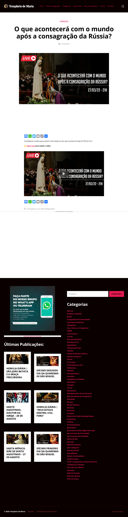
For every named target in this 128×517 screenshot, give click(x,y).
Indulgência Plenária (75, 379)
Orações (70, 413)
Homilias (70, 376)
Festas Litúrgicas (74, 356)
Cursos (102, 6)
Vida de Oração (73, 473)
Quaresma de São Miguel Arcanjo (81, 430)
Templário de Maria (17, 511)
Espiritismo (71, 345)
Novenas (70, 410)
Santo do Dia (72, 439)
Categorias (66, 6)
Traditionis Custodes (75, 464)
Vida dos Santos (73, 476)
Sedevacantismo (74, 444)
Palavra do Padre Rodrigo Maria (80, 416)
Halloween (71, 368)
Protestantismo (73, 425)
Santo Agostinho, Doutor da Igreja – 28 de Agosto (14, 412)
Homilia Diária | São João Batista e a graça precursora (17, 373)
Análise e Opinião (74, 314)
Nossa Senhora (73, 405)
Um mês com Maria (75, 467)
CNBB (69, 331)
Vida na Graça (72, 479)
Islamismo (71, 382)
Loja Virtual (77, 6)
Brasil (69, 316)
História (70, 370)
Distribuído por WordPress (47, 511)
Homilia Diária (73, 373)
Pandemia (71, 419)
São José (70, 442)
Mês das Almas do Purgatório (79, 396)
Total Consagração (53, 6)
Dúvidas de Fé (73, 342)
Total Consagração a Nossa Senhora (82, 462)
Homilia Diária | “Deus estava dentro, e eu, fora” (47, 411)
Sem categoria (73, 447)
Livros (69, 388)
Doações (31, 511)
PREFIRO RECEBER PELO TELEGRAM (32, 336)
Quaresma (71, 427)
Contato (111, 6)
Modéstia (71, 399)
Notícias (70, 408)
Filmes (69, 359)
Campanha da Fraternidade (78, 319)
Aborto (70, 311)
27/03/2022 (65, 44)
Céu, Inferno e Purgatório (77, 328)
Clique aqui (30, 146)
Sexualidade (72, 453)
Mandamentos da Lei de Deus (79, 393)
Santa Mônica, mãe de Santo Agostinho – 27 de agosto (16, 453)
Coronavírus (72, 334)
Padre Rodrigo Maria (48, 209)
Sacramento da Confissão (77, 436)
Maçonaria (71, 390)
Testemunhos (72, 459)
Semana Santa (73, 450)
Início (41, 6)
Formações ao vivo (33, 209)
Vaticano (70, 470)
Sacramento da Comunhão (78, 433)
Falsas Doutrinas (74, 348)
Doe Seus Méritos (74, 339)
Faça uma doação (90, 6)
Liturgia (70, 385)
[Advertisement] (64, 119)
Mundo (70, 402)
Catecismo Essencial (75, 322)
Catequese (71, 325)
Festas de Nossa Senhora (77, 353)
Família (70, 351)
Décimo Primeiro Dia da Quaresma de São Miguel (47, 451)
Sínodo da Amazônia (75, 456)
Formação (64, 21)
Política (70, 422)
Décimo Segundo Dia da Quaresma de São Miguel (47, 373)
